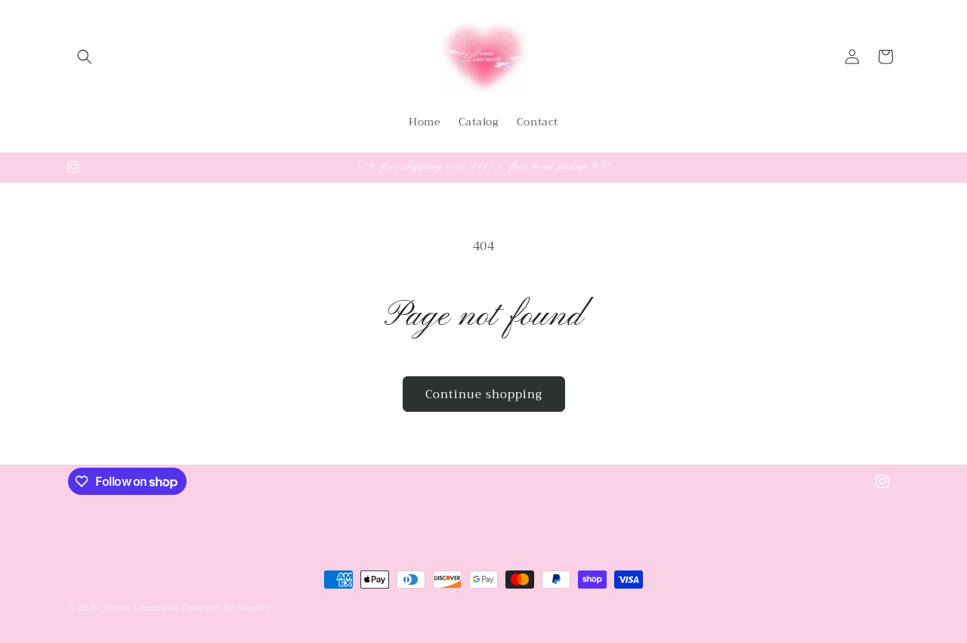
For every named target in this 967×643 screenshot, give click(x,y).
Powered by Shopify (226, 608)
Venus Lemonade (142, 608)
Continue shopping (483, 394)
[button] (84, 56)
